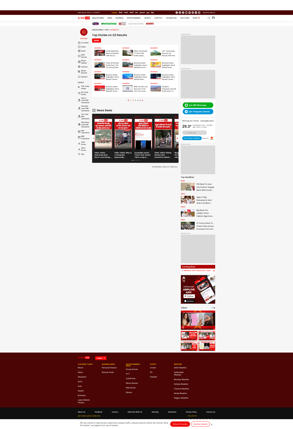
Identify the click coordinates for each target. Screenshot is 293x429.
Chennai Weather (181, 388)
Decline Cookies (200, 424)
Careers (115, 412)
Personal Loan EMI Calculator (85, 108)
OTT (128, 374)
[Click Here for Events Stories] (150, 24)
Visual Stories (132, 369)
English (114, 12)
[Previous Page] (128, 100)
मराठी (126, 12)
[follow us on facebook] (180, 12)
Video (83, 47)
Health (81, 391)
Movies (129, 392)
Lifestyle (158, 18)
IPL (151, 372)
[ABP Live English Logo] (84, 18)
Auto (80, 386)
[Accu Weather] (212, 138)
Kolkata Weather (181, 384)
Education (82, 377)
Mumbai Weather (181, 379)
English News (98, 18)
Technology (171, 18)
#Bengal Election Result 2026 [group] (197, 271)
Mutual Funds (108, 372)
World (80, 367)
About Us (81, 412)
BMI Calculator (85, 137)
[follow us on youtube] (186, 12)
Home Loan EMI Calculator (85, 100)
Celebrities (130, 378)
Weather (178, 364)
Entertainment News (133, 365)
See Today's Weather (192, 138)
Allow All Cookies (180, 424)
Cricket (153, 367)
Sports (147, 18)
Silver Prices (83, 149)
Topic (106, 30)
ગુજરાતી (142, 12)
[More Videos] (213, 308)
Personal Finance (109, 367)
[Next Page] (142, 100)
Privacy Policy (191, 412)
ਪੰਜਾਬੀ (131, 12)
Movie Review (84, 71)
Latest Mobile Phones (84, 401)
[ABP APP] (189, 296)
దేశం (152, 12)
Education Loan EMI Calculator (85, 124)
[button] (83, 34)
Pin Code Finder (84, 93)
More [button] (195, 18)
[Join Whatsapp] (199, 12)
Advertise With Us (135, 412)
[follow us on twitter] (176, 12)
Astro (80, 381)
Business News (108, 364)
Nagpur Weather (181, 398)
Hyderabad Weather (178, 373)
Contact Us (210, 412)
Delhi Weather (180, 367)
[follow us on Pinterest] (192, 12)
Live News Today (85, 364)
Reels (83, 51)
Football (153, 377)
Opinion (84, 77)
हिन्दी (120, 12)
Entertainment (134, 18)
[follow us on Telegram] (196, 12)
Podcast (84, 67)
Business (119, 18)
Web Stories (84, 56)
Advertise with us (209, 13)
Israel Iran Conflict (136, 24)
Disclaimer (172, 412)
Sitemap (155, 412)
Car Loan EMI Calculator (85, 116)
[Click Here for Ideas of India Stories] (122, 23)
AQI (82, 154)
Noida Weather (180, 393)
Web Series (131, 387)
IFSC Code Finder (85, 87)
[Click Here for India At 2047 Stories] (95, 23)
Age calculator (85, 131)
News (110, 18)
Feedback (98, 412)
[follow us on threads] (183, 12)
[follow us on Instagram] (189, 12)
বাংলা (136, 12)
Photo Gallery (84, 62)
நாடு (147, 12)
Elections (184, 18)
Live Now (85, 43)
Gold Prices (83, 143)
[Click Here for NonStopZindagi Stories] (109, 24)
